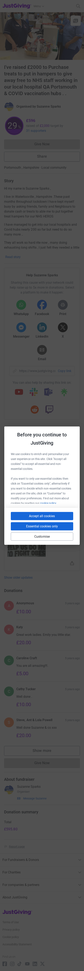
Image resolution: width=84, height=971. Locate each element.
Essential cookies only (42, 526)
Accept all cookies (42, 516)
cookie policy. (48, 503)
